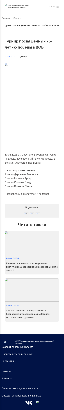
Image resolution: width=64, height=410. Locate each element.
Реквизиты (8, 361)
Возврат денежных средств (17, 347)
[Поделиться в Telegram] (38, 213)
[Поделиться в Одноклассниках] (32, 213)
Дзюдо (17, 18)
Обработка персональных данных (21, 395)
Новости (6, 371)
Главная (6, 18)
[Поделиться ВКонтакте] (26, 213)
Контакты (7, 378)
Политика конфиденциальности (20, 388)
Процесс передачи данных (17, 354)
